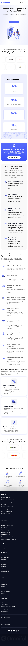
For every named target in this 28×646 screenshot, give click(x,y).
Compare (3, 559)
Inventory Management (7, 506)
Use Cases (3, 564)
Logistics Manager (5, 530)
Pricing (2, 593)
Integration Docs (5, 571)
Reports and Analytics (6, 511)
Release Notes (4, 569)
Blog (2, 555)
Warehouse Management (7, 499)
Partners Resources (5, 591)
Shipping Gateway (5, 513)
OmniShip (3, 504)
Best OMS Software (5, 622)
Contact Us (4, 584)
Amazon (3, 545)
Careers (3, 586)
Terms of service (5, 604)
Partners (3, 589)
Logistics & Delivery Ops (7, 525)
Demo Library (4, 562)
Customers (4, 598)
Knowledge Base (5, 557)
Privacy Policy (4, 609)
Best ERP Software (5, 617)
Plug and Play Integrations (7, 516)
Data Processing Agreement (8, 606)
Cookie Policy (4, 611)
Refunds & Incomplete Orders (8, 537)
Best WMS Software (6, 624)
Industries (3, 566)
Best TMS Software (5, 620)
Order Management (6, 497)
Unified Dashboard (5, 534)
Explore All (14, 461)
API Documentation (6, 577)
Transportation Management (8, 502)
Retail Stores (4, 527)
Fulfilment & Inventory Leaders (8, 539)
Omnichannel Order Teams (7, 523)
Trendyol (3, 548)
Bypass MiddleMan (5, 532)
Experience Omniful (14, 21)
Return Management (6, 509)
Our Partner (4, 596)
